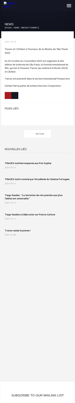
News (16, 28)
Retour (39, 134)
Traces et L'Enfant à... (30, 28)
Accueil (8, 28)
